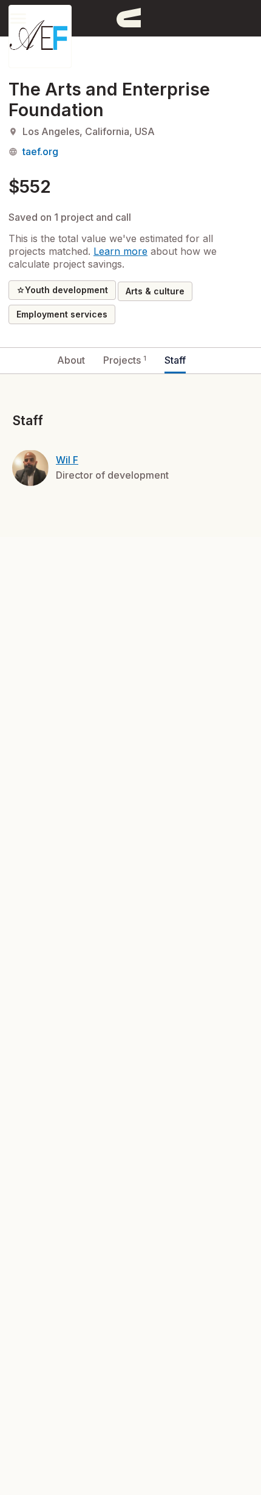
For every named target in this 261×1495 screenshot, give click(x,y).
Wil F (67, 460)
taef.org (40, 151)
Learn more (120, 251)
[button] (18, 18)
